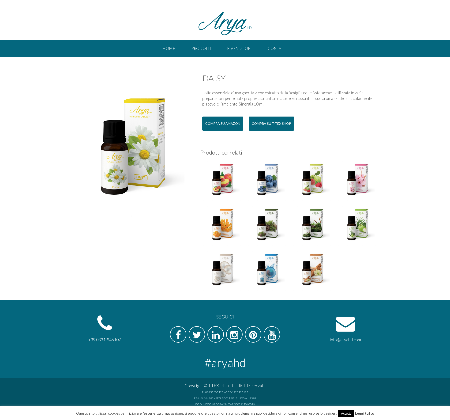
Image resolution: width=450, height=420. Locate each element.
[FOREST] (268, 225)
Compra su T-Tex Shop (271, 123)
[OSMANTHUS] (223, 225)
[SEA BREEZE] (268, 270)
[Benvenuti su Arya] (225, 23)
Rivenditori (239, 48)
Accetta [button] (346, 413)
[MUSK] (313, 225)
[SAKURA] (358, 180)
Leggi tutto (364, 413)
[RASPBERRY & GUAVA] (313, 180)
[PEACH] (223, 180)
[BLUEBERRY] (268, 180)
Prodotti (201, 48)
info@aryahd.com (345, 339)
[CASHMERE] (223, 270)
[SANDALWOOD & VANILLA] (313, 270)
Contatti (277, 48)
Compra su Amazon (222, 123)
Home (169, 48)
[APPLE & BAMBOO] (358, 225)
